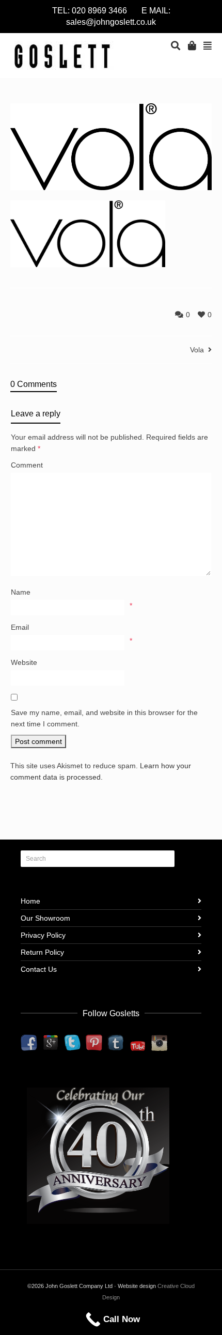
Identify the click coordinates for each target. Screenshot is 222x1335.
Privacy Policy (43, 935)
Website (24, 662)
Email (20, 627)
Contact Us (39, 969)
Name (20, 592)
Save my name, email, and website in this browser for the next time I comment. (104, 718)
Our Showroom (45, 918)
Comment (27, 465)
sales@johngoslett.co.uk (111, 22)
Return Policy (42, 952)
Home (30, 901)
